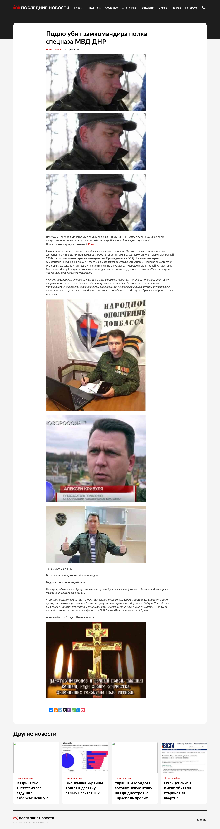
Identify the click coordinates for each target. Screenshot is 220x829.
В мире (163, 7)
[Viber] (69, 710)
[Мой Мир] (78, 710)
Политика (95, 7)
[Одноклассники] (56, 710)
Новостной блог (54, 49)
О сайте (202, 819)
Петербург (191, 7)
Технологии (147, 7)
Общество (111, 7)
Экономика (129, 7)
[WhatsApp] (74, 710)
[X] (65, 710)
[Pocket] (83, 710)
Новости (79, 7)
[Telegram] (60, 710)
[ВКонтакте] (51, 710)
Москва (176, 7)
